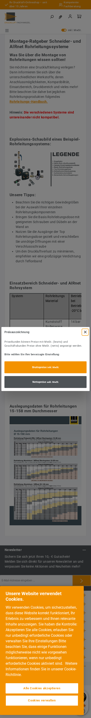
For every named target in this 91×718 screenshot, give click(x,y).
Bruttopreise (45, 367)
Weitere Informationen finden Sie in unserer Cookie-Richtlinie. (41, 669)
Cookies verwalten (42, 700)
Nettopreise (45, 382)
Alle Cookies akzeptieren (41, 688)
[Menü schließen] (85, 332)
